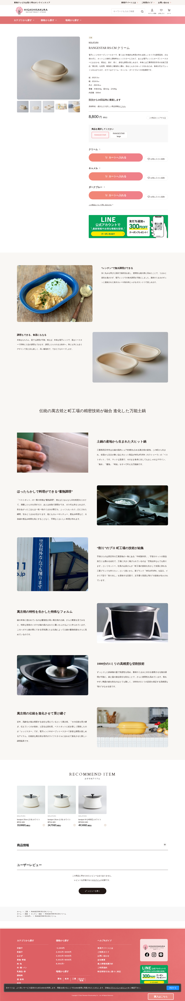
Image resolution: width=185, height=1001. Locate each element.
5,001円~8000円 (63, 960)
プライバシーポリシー (119, 988)
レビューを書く (94, 891)
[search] (142, 11)
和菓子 (20, 952)
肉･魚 (19, 964)
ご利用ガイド (147, 3)
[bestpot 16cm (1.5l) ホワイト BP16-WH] (62, 800)
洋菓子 (20, 948)
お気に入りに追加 (158, 159)
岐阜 (67, 979)
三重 (74, 979)
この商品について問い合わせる (100, 205)
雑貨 (19, 983)
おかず (20, 956)
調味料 (20, 975)
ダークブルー (96, 187)
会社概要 (101, 960)
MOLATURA (93, 42)
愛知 (60, 979)
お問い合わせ (163, 3)
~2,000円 (60, 948)
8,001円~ (60, 964)
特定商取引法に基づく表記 (109, 971)
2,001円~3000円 (63, 952)
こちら (123, 106)
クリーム (93, 149)
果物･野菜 (21, 960)
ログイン (96, 880)
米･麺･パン (22, 968)
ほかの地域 (81, 979)
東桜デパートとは (128, 3)
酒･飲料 (20, 979)
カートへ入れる (117, 157)
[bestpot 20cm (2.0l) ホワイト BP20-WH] (31, 800)
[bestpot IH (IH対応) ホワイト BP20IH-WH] (92, 800)
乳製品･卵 (21, 971)
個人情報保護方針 (105, 964)
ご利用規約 (102, 968)
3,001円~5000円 (63, 956)
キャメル (93, 168)
